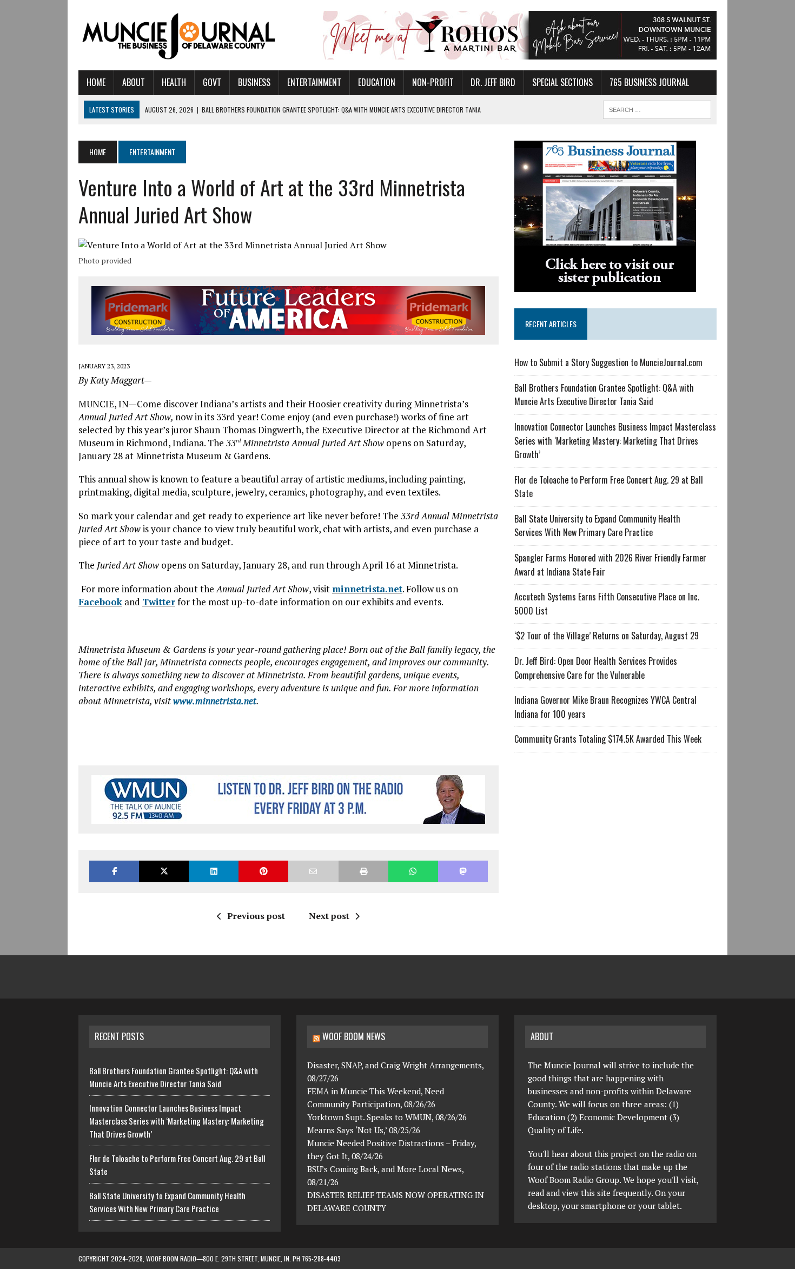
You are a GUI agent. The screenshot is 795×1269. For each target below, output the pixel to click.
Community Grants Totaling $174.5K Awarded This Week (607, 738)
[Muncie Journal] (179, 35)
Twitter (158, 602)
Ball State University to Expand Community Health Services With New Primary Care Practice (597, 525)
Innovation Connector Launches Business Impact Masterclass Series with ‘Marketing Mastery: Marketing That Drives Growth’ (615, 440)
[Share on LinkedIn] (214, 871)
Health (174, 82)
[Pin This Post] (263, 871)
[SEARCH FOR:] (657, 108)
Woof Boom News (353, 1036)
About (133, 82)
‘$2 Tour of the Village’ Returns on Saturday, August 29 (606, 635)
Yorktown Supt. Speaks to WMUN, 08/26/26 (387, 1117)
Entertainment (314, 82)
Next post (329, 916)
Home (96, 82)
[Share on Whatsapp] (413, 871)
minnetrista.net (367, 589)
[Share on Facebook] (114, 871)
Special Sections (562, 82)
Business (254, 82)
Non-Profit (433, 82)
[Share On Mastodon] (463, 871)
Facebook (100, 602)
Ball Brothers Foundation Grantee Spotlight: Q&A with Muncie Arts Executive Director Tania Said (604, 394)
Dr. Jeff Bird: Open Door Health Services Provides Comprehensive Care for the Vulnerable (595, 668)
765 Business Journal (649, 82)
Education (376, 82)
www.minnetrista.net (214, 701)
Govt (212, 82)
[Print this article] (363, 871)
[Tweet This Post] (164, 871)
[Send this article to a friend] (313, 871)
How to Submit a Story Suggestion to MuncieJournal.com (608, 362)
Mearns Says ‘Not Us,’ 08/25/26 (363, 1130)
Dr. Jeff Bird (493, 82)
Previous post (256, 916)
